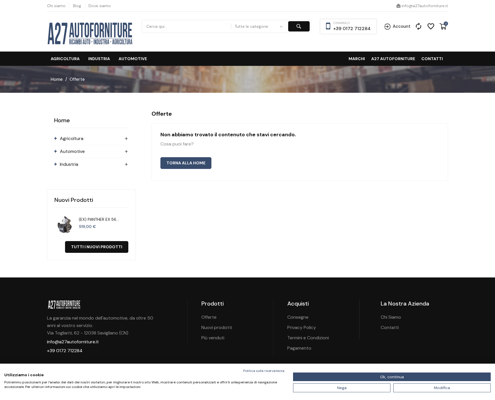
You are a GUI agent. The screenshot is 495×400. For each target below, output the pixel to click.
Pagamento (299, 348)
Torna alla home (185, 162)
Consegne (298, 317)
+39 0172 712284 (352, 28)
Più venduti (212, 338)
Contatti (432, 58)
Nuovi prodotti (216, 327)
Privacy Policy (301, 327)
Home (62, 120)
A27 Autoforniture (393, 58)
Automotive (133, 58)
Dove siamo (100, 5)
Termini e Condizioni (308, 338)
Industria (99, 58)
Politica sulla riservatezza (263, 371)
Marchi (357, 58)
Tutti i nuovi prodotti (96, 246)
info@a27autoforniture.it (424, 5)
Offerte (209, 317)
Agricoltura (65, 58)
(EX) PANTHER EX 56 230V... (97, 219)
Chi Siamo (391, 317)
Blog (77, 5)
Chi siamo (56, 5)
